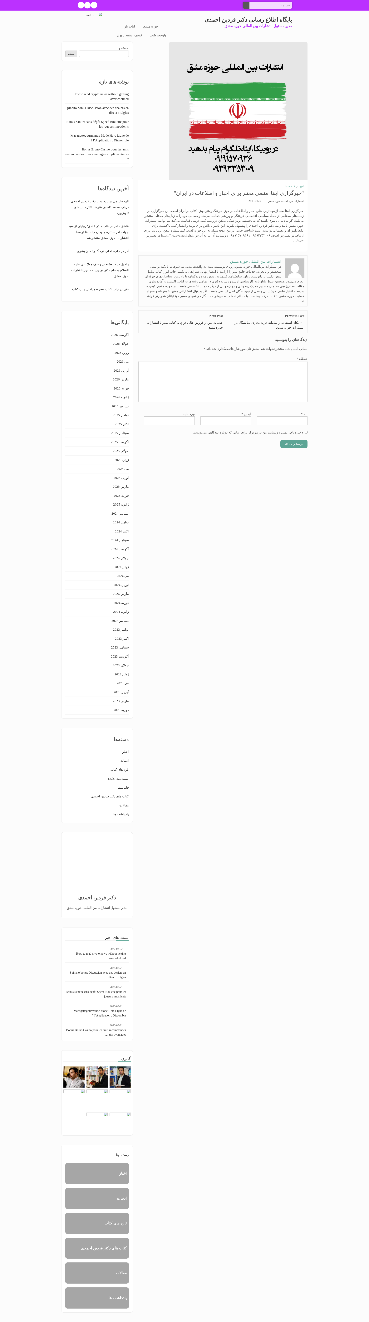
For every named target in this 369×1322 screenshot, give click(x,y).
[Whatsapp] (81, 5)
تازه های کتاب (119, 769)
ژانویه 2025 (121, 504)
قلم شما (290, 186)
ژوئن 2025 (122, 460)
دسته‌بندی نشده (118, 778)
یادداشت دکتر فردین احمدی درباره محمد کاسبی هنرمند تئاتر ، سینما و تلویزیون (100, 207)
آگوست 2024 (120, 549)
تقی (126, 289)
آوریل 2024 (121, 585)
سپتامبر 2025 (120, 433)
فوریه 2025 (121, 495)
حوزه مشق (150, 26)
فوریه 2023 (121, 710)
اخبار (125, 752)
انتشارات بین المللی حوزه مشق (286, 201)
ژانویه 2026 (121, 397)
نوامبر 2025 (121, 415)
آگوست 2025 (120, 442)
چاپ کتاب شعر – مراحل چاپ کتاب (95, 289)
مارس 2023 (121, 701)
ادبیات (300, 186)
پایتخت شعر (158, 35)
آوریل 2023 (121, 692)
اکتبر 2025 (122, 424)
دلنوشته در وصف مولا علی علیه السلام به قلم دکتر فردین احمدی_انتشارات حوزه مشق (100, 270)
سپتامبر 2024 (120, 540)
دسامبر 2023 (120, 621)
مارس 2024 (121, 594)
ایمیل (246, 414)
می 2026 (123, 361)
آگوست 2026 (120, 335)
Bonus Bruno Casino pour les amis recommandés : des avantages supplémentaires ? (97, 154)
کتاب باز (129, 26)
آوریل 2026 (121, 370)
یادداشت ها (121, 814)
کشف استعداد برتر (129, 35)
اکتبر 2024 (122, 531)
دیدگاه (302, 358)
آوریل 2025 (121, 478)
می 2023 (123, 683)
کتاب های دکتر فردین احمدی (110, 796)
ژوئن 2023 (122, 674)
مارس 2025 (121, 486)
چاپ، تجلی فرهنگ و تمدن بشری (98, 251)
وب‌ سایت (188, 414)
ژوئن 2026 (122, 353)
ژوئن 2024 (122, 567)
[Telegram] (94, 5)
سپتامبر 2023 (120, 647)
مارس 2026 (121, 379)
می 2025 (123, 469)
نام (304, 414)
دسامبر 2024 (120, 513)
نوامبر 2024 (121, 522)
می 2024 (123, 576)
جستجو (124, 48)
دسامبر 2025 (120, 406)
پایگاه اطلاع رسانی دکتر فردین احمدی (248, 20)
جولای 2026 (121, 343)
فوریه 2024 (121, 603)
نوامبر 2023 (121, 629)
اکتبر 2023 (122, 638)
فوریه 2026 (121, 388)
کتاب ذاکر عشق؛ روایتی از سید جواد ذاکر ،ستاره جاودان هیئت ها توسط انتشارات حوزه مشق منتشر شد (98, 232)
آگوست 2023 (120, 656)
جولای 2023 (121, 665)
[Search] (246, 5)
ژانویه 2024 (121, 612)
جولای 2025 (121, 451)
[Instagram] (87, 5)
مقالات (124, 805)
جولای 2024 (121, 558)
